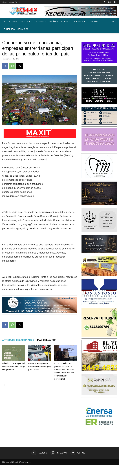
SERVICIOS (23, 29)
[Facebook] (104, 2)
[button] (113, 21)
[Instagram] (109, 2)
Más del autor (46, 340)
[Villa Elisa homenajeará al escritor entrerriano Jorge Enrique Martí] (13, 353)
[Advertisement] (61, 182)
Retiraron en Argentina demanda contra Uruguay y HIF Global (39, 366)
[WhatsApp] (12, 66)
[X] (19, 66)
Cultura (66, 22)
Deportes (40, 22)
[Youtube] (114, 2)
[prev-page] (4, 385)
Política (54, 22)
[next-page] (9, 385)
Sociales (95, 22)
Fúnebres (9, 29)
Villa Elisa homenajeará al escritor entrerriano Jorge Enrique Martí (13, 366)
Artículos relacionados (18, 340)
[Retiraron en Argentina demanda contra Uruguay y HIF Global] (39, 353)
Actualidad (10, 22)
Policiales (26, 22)
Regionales (80, 22)
